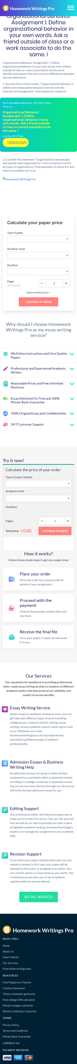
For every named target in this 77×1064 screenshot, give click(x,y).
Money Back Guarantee (17, 1036)
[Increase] (66, 283)
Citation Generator (14, 988)
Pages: (10, 520)
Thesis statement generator (19, 993)
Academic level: (15, 491)
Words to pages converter (18, 1005)
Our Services (10, 963)
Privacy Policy (11, 1025)
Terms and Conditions (15, 1030)
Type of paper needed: (19, 477)
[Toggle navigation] (70, 7)
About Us (8, 951)
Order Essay (17, 142)
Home (6, 945)
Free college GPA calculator (19, 999)
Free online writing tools (17, 968)
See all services (38, 897)
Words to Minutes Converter (20, 1011)
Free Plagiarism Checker (17, 982)
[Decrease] (42, 283)
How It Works (11, 957)
